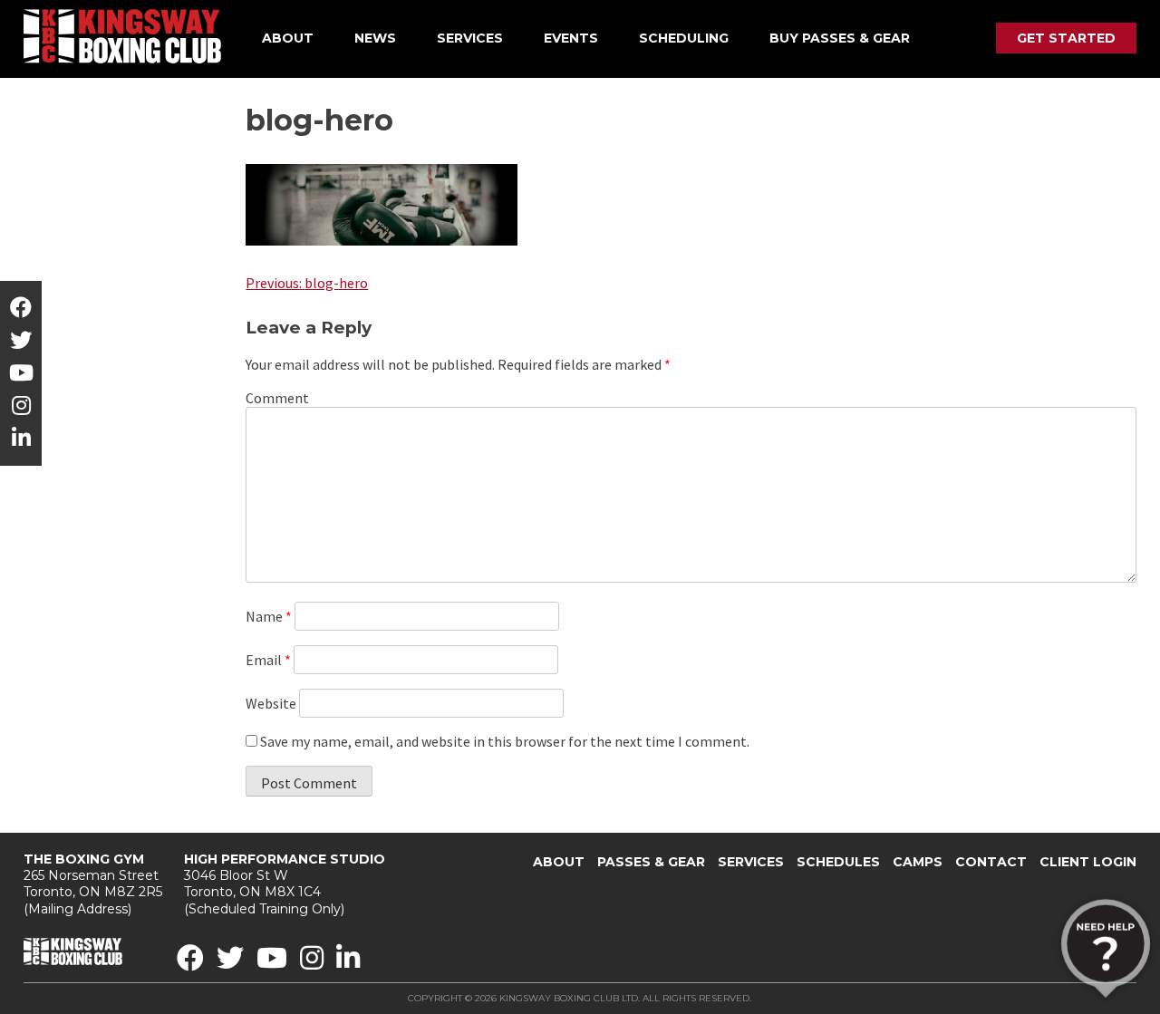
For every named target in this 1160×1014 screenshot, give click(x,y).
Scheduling (684, 38)
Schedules (838, 862)
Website (271, 703)
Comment (277, 398)
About (288, 38)
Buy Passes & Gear (839, 38)
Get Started (1066, 38)
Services (470, 38)
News (375, 38)
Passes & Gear (651, 862)
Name (269, 616)
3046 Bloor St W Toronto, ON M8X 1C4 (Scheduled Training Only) (284, 884)
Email (268, 660)
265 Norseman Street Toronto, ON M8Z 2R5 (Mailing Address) (93, 884)
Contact (991, 862)
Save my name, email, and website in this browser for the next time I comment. (504, 741)
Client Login (1087, 862)
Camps (917, 862)
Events (571, 38)
